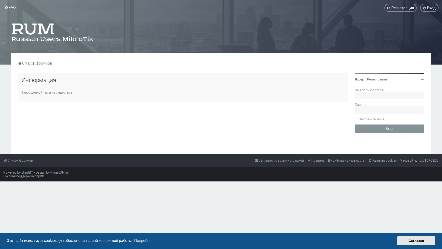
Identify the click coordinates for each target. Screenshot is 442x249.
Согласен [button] (416, 241)
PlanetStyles (59, 172)
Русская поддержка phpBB (23, 176)
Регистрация (377, 79)
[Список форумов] (53, 32)
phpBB (26, 172)
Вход (359, 79)
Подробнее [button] (144, 241)
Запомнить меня (371, 119)
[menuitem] (10, 7)
